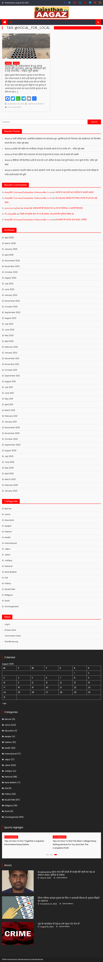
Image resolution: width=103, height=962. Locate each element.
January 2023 (11, 295)
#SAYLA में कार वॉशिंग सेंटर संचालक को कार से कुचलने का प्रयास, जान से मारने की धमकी (42, 154)
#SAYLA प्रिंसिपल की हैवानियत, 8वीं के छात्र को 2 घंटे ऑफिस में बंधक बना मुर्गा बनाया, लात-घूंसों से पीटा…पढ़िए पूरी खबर (51, 162)
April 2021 (9, 404)
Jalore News (61, 877)
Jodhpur (8, 560)
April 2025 (9, 255)
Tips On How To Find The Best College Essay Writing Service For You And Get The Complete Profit (74, 844)
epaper (8, 526)
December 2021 (12, 358)
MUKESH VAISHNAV (36, 104)
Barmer (8, 508)
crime (7, 514)
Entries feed (10, 630)
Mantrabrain (37, 959)
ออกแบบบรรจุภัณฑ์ (13, 208)
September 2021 (12, 375)
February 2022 (11, 347)
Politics (8, 583)
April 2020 (9, 473)
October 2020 (11, 439)
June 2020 (9, 462)
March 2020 (10, 479)
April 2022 (9, 341)
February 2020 (11, 485)
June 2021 (9, 393)
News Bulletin (11, 572)
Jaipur (7, 549)
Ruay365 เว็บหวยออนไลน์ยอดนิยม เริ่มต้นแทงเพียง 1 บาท (28, 192)
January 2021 (11, 421)
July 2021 (9, 387)
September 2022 (12, 312)
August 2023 (10, 278)
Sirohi (7, 600)
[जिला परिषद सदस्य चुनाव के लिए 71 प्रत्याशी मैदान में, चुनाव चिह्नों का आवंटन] (18, 907)
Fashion (8, 531)
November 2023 (12, 266)
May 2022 (9, 335)
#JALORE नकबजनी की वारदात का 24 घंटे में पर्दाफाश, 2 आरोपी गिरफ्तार (53, 208)
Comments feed (13, 635)
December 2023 (12, 260)
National (8, 566)
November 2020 (12, 433)
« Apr (4, 703)
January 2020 (11, 490)
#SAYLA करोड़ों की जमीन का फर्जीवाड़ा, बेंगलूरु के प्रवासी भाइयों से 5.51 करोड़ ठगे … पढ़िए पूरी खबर (44, 148)
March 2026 (10, 243)
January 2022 (11, 352)
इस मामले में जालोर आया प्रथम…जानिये (71, 219)
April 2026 (9, 237)
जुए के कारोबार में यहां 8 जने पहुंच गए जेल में (58, 923)
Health (8, 63)
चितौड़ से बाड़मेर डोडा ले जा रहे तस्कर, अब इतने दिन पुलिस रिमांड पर (47, 214)
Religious (9, 595)
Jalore (16, 63)
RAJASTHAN (10, 589)
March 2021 (10, 410)
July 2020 (9, 456)
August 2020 (10, 450)
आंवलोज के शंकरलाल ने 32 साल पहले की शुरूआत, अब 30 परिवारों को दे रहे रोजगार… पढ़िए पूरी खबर (25, 68)
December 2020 (12, 427)
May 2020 (9, 467)
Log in (7, 624)
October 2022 (11, 306)
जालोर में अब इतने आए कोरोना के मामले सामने (74, 192)
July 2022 (9, 324)
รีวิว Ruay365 (10, 214)
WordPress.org (11, 641)
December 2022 (12, 301)
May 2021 (9, 398)
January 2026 (11, 249)
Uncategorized (11, 606)
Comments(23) (14, 107)
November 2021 (12, 364)
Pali (6, 577)
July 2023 (9, 283)
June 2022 (9, 329)
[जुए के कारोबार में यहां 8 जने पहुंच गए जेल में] (18, 933)
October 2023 (11, 272)
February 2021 (11, 416)
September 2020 (12, 444)
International (11, 543)
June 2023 (9, 289)
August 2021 (10, 381)
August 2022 (10, 318)
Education (9, 520)
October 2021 (11, 370)
